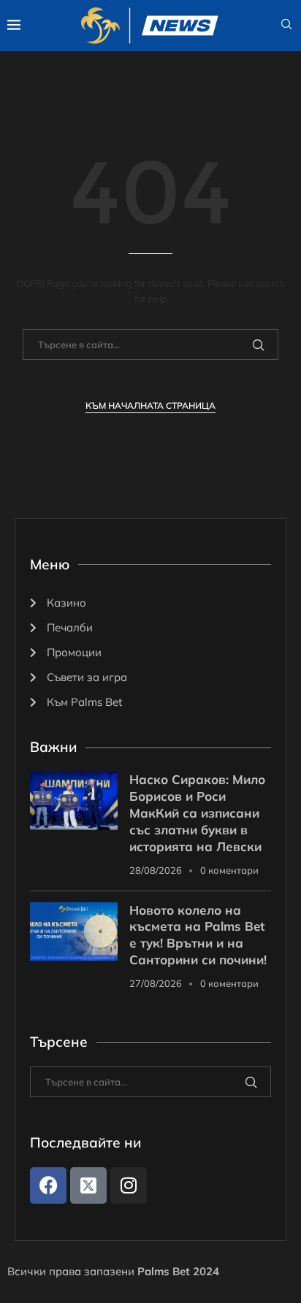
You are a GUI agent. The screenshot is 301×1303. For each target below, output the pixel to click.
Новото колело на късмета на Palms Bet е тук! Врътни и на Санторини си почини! (198, 935)
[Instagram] (128, 1185)
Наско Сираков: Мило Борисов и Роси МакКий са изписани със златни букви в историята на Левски (197, 813)
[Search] (286, 25)
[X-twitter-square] (88, 1185)
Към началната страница (150, 405)
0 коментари (229, 870)
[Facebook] (48, 1185)
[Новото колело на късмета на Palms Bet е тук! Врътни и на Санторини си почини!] (74, 931)
